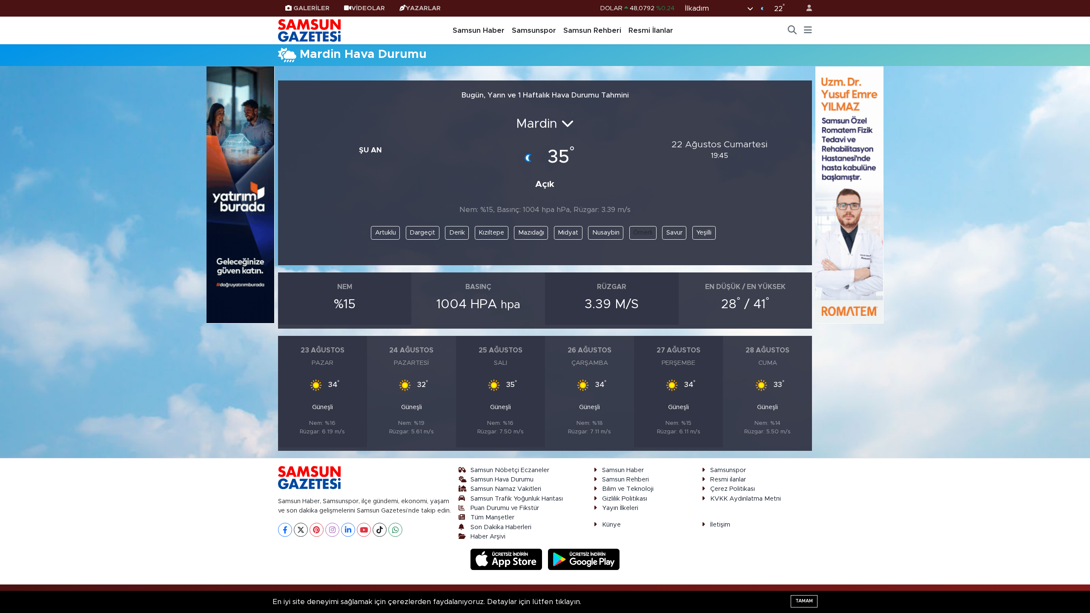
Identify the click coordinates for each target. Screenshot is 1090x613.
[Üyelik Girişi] (805, 8)
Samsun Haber (479, 30)
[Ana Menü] (808, 30)
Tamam (804, 601)
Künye (611, 524)
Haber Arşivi (487, 536)
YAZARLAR (423, 8)
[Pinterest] (317, 530)
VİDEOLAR (368, 8)
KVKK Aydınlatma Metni (745, 499)
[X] (301, 530)
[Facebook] (285, 530)
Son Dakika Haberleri (500, 527)
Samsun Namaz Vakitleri (505, 489)
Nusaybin (606, 232)
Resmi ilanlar (728, 479)
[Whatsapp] (395, 530)
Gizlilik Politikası (624, 499)
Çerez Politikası (732, 489)
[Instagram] (332, 530)
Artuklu (385, 232)
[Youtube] (364, 530)
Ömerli (642, 232)
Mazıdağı (531, 232)
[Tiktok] (380, 530)
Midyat (568, 232)
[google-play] (584, 559)
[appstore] (507, 559)
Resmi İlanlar (650, 30)
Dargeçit (422, 232)
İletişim (720, 524)
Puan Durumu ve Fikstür (504, 508)
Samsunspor (534, 30)
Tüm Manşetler (492, 517)
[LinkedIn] (348, 530)
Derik (457, 232)
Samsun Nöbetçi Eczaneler (509, 470)
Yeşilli (703, 232)
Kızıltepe (491, 232)
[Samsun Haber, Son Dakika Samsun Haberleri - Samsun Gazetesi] (310, 30)
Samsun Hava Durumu (502, 479)
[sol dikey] (241, 194)
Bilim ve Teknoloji (628, 489)
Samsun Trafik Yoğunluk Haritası (516, 499)
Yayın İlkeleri (620, 508)
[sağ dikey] (849, 194)
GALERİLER (311, 8)
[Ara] (792, 30)
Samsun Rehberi (592, 30)
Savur (674, 232)
